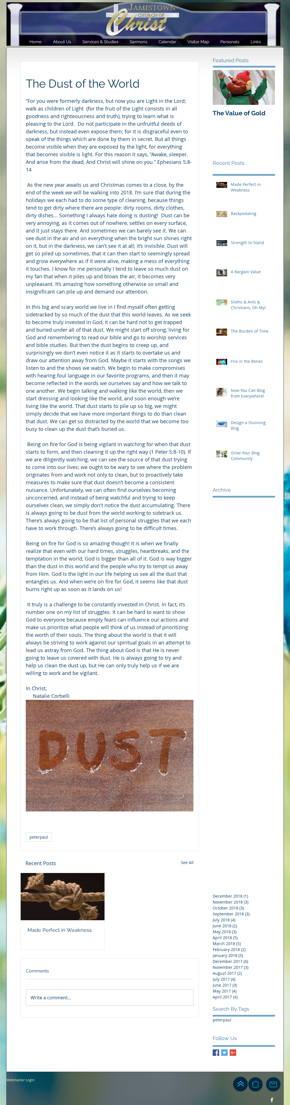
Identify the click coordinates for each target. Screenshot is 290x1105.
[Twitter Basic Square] (224, 1052)
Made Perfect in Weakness (59, 930)
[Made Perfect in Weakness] (63, 896)
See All (187, 862)
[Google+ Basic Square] (233, 1052)
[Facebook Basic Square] (216, 1052)
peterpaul (38, 837)
